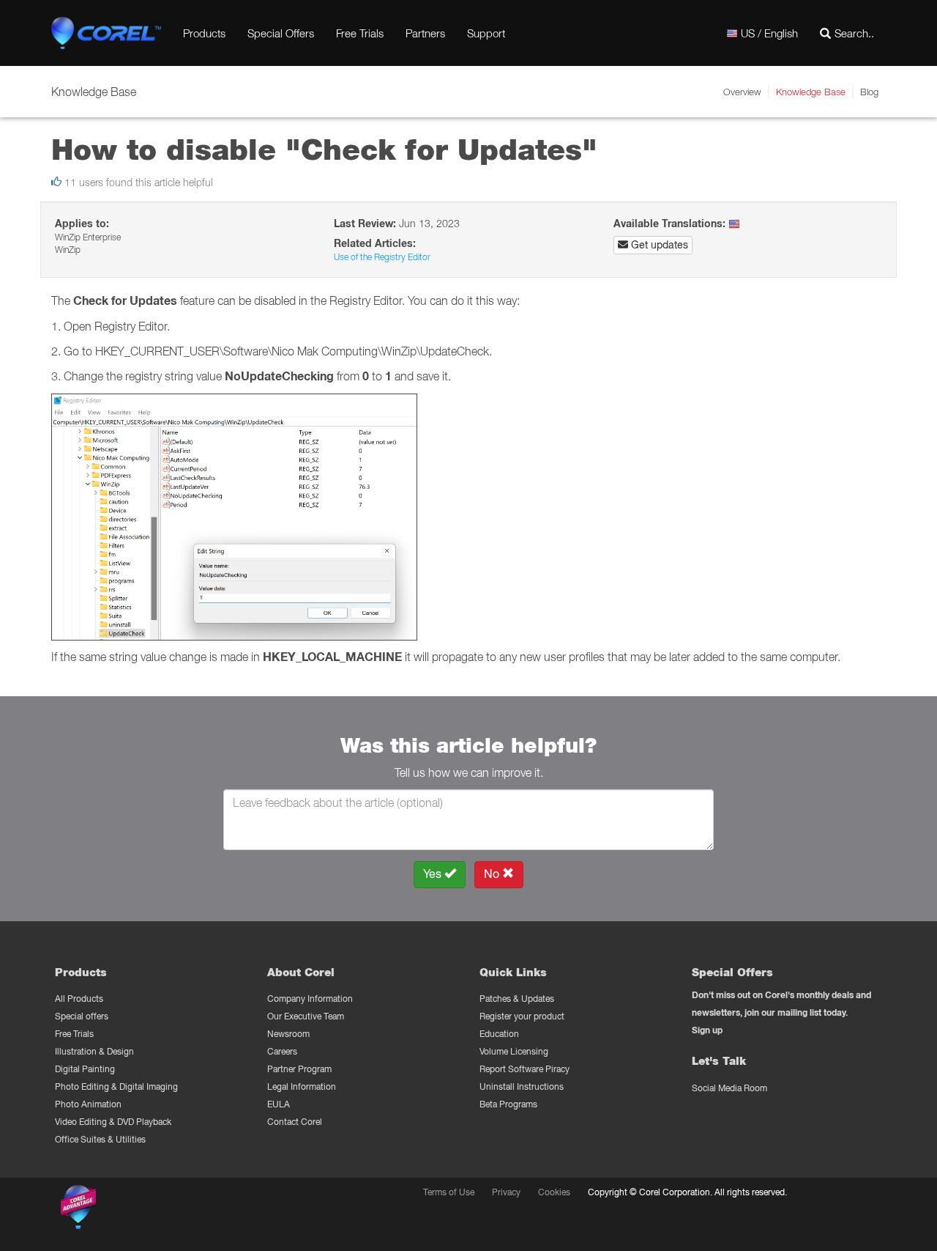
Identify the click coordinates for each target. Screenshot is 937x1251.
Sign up (707, 1030)
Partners (425, 33)
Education (499, 1033)
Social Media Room (729, 1087)
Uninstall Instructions (521, 1086)
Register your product (521, 1016)
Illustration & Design (94, 1051)
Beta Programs (508, 1104)
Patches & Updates (516, 998)
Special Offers (280, 33)
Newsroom (288, 1033)
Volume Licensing (513, 1051)
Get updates (658, 244)
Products (204, 33)
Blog (869, 91)
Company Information (310, 998)
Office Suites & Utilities (100, 1139)
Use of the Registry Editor (382, 256)
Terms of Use (448, 1192)
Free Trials (360, 33)
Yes (433, 874)
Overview (742, 91)
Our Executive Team (305, 1016)
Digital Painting (85, 1068)
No (493, 874)
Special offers (81, 1016)
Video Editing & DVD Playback (113, 1121)
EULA (278, 1104)
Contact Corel (294, 1121)
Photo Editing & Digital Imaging (116, 1086)
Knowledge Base (810, 91)
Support (486, 33)
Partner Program (299, 1068)
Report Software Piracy (524, 1068)
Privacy (506, 1192)
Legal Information (301, 1086)
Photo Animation (88, 1104)
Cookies (554, 1192)
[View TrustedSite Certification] (147, 1209)
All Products (79, 998)
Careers (282, 1051)
